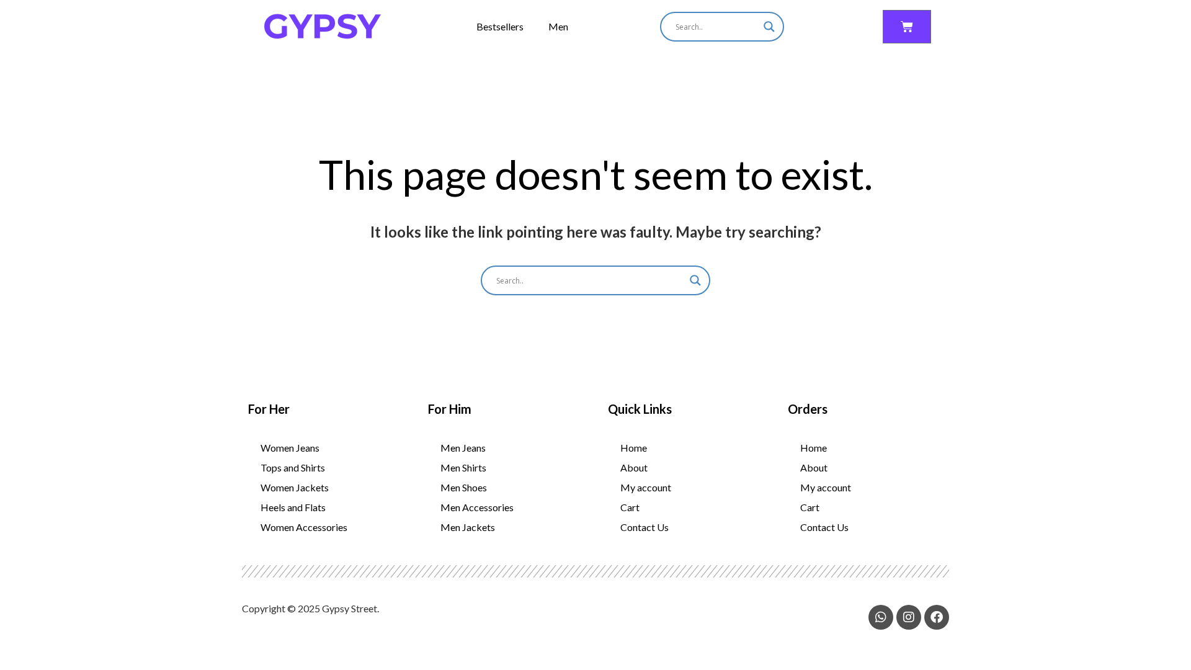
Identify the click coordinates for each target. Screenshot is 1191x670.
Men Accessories (477, 507)
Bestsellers (500, 26)
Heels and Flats (293, 507)
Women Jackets (295, 487)
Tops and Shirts (293, 467)
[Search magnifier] (769, 26)
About (634, 467)
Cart (630, 507)
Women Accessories (304, 527)
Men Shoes (463, 487)
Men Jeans (463, 447)
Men (558, 26)
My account (645, 487)
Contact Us (644, 527)
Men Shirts (463, 467)
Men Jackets (467, 527)
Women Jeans (290, 447)
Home (633, 447)
